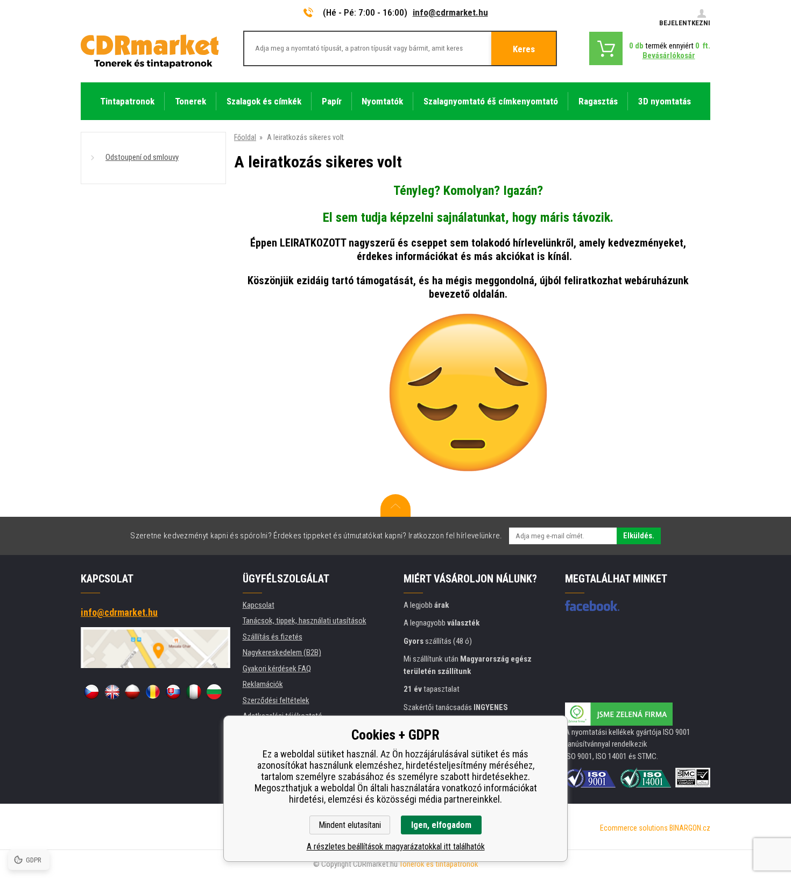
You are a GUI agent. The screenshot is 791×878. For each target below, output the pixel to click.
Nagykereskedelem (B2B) (282, 652)
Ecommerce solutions (634, 828)
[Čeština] (91, 691)
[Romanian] (152, 691)
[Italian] (193, 691)
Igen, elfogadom (441, 825)
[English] (111, 691)
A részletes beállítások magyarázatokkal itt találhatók (396, 846)
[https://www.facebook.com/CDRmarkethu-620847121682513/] (592, 605)
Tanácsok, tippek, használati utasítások (304, 621)
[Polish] (132, 691)
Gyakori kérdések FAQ (277, 668)
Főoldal (245, 137)
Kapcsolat (258, 605)
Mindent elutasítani (350, 825)
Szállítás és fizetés (272, 637)
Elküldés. (638, 535)
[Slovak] (173, 691)
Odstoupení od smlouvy (142, 157)
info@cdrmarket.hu (450, 12)
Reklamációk (263, 684)
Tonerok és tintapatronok (438, 864)
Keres (524, 49)
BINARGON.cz (689, 828)
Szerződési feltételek (276, 700)
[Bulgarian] (214, 691)
